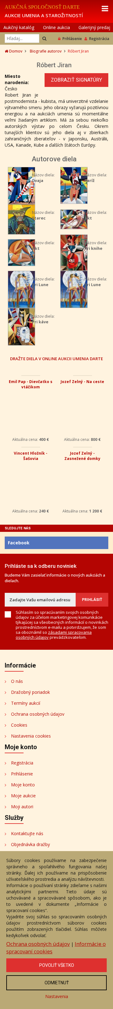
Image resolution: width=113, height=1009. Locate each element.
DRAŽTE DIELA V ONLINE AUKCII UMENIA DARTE (56, 358)
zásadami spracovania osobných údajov (54, 634)
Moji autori (22, 807)
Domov (15, 51)
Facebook (19, 543)
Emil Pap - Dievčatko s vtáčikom (30, 384)
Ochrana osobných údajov (37, 714)
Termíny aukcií (25, 703)
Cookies (19, 725)
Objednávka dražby (30, 844)
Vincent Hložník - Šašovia (30, 456)
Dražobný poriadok (30, 692)
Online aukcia (56, 27)
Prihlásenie (72, 38)
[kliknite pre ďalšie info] (21, 185)
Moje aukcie (23, 796)
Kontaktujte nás (27, 833)
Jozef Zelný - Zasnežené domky (82, 456)
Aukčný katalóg (18, 27)
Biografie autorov (46, 51)
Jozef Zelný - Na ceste (82, 381)
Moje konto (23, 785)
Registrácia (99, 38)
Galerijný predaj (94, 27)
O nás (17, 681)
